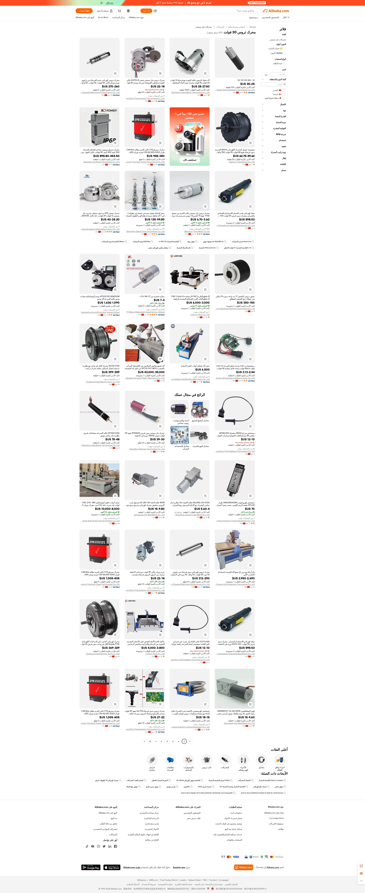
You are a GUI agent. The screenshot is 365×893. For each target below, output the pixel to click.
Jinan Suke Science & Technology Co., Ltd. (100, 521)
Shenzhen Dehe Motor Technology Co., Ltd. (190, 92)
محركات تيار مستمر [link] (204, 27)
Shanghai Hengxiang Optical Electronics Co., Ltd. (99, 229)
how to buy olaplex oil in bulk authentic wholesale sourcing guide (207, 793)
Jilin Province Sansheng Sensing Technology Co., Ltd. (235, 308)
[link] (361, 866)
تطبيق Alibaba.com (131, 867)
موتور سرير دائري (152, 787)
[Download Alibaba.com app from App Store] (111, 867)
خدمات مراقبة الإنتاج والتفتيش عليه (227, 834)
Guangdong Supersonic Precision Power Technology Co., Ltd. (145, 162)
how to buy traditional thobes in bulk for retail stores (262, 793)
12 (150, 741)
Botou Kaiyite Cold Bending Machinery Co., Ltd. (190, 379)
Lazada (183, 880)
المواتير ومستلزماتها (237, 27)
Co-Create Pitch (276, 818)
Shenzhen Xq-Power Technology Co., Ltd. (101, 162)
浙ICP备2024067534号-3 (255, 889)
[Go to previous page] (189, 741)
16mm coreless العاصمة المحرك (271, 780)
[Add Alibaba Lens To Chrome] (243, 867)
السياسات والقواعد (234, 840)
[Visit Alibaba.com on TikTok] (87, 846)
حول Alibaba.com (276, 807)
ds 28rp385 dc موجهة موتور (213, 242)
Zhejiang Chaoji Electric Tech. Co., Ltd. (102, 382)
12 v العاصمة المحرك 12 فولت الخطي (237, 248)
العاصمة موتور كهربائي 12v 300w (188, 780)
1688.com (153, 880)
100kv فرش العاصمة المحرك (219, 780)
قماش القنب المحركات (135, 780)
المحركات (220, 27)
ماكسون (187, 787)
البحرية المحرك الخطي (160, 780)
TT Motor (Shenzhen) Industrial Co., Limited (145, 312)
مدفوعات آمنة (236, 813)
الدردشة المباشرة (151, 818)
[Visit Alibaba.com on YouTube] (92, 846)
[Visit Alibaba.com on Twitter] (104, 846)
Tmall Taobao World (168, 880)
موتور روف (191, 242)
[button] (155, 11)
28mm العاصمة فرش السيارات (113, 242)
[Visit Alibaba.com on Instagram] (98, 846)
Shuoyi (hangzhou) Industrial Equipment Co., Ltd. (235, 225)
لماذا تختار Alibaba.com (274, 813)
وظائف (281, 829)
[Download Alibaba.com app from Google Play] (91, 867)
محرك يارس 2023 (204, 787)
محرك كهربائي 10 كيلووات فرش (106, 780)
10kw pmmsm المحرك (207, 248)
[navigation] (273, 384)
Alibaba (252, 27)
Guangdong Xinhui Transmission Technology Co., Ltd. (145, 98)
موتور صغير (279, 787)
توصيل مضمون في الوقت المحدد (228, 824)
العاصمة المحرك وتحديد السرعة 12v (232, 787)
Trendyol (213, 880)
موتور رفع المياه (132, 787)
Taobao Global (194, 880)
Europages (224, 880)
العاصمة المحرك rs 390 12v (169, 242)
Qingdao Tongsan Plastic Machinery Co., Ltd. (145, 378)
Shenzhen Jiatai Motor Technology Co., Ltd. (100, 445)
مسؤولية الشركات (276, 824)
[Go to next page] (144, 741)
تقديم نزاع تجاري (152, 824)
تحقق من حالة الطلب (108, 824)
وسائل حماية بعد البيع (233, 829)
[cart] (119, 11)
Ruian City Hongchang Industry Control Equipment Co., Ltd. (235, 521)
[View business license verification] (208, 888)
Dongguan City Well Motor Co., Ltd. (149, 515)
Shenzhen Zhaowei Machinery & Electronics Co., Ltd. (99, 92)
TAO (205, 880)
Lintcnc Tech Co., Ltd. (200, 314)
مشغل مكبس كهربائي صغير (158, 248)
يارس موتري (171, 787)
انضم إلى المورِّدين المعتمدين (105, 829)
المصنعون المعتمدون (192, 813)
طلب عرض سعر (193, 818)
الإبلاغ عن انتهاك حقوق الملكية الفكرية (143, 834)
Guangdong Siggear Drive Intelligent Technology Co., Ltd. (235, 90)
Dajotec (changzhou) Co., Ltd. (242, 162)
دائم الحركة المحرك (183, 248)
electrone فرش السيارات (241, 242)
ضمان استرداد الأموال (233, 818)
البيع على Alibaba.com (108, 813)
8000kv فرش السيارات (141, 242)
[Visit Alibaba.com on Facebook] (115, 846)
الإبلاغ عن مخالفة (152, 840)
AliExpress (141, 880)
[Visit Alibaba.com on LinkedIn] (109, 846)
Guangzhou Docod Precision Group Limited (100, 312)
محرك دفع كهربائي (260, 787)
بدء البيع (114, 818)
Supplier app (179, 867)
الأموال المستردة (152, 829)
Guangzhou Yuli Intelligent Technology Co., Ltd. (235, 451)
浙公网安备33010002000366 (229, 889)
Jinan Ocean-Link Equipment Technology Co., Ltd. (235, 584)
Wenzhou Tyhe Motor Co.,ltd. (197, 231)
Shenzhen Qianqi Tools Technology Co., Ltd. (145, 231)
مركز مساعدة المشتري (149, 813)
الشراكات (113, 834)
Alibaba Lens (273, 867)
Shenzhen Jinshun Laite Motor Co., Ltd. (192, 515)
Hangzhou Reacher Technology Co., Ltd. (147, 449)
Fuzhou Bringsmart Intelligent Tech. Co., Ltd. (235, 378)
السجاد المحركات (244, 780)
